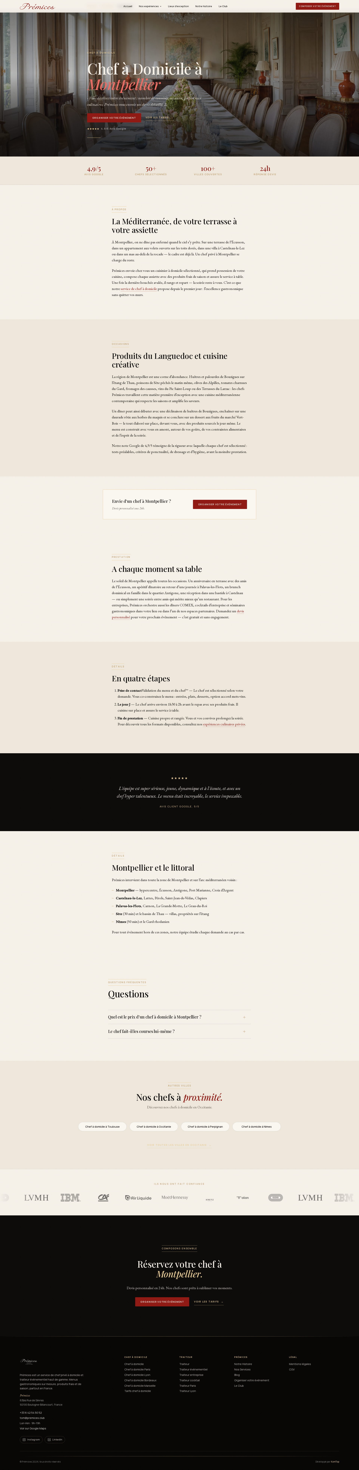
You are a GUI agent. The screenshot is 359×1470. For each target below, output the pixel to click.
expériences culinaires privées (224, 724)
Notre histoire (203, 6)
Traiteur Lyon (187, 1391)
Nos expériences (149, 6)
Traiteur (184, 1364)
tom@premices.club (32, 1418)
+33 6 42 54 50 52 (31, 1412)
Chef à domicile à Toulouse (102, 1126)
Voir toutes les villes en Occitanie (179, 1145)
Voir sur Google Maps (33, 1428)
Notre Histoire (243, 1364)
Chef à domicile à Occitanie (154, 1126)
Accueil (127, 6)
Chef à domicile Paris (137, 1369)
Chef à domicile (134, 1364)
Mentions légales (300, 1364)
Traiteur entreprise (191, 1375)
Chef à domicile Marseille (140, 1385)
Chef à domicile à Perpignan (205, 1126)
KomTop (335, 1461)
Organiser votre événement (114, 117)
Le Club (223, 6)
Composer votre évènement (317, 6)
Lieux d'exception (178, 6)
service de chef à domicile (139, 288)
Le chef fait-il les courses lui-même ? (141, 1031)
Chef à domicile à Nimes (257, 1126)
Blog (237, 1375)
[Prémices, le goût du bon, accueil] (37, 6)
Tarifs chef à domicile (137, 1391)
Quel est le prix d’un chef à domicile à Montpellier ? (154, 1016)
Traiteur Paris (187, 1385)
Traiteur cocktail (189, 1380)
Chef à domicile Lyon (137, 1375)
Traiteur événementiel (193, 1369)
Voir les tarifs (160, 117)
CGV (292, 1369)
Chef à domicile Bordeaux (140, 1380)
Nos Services (242, 1369)
